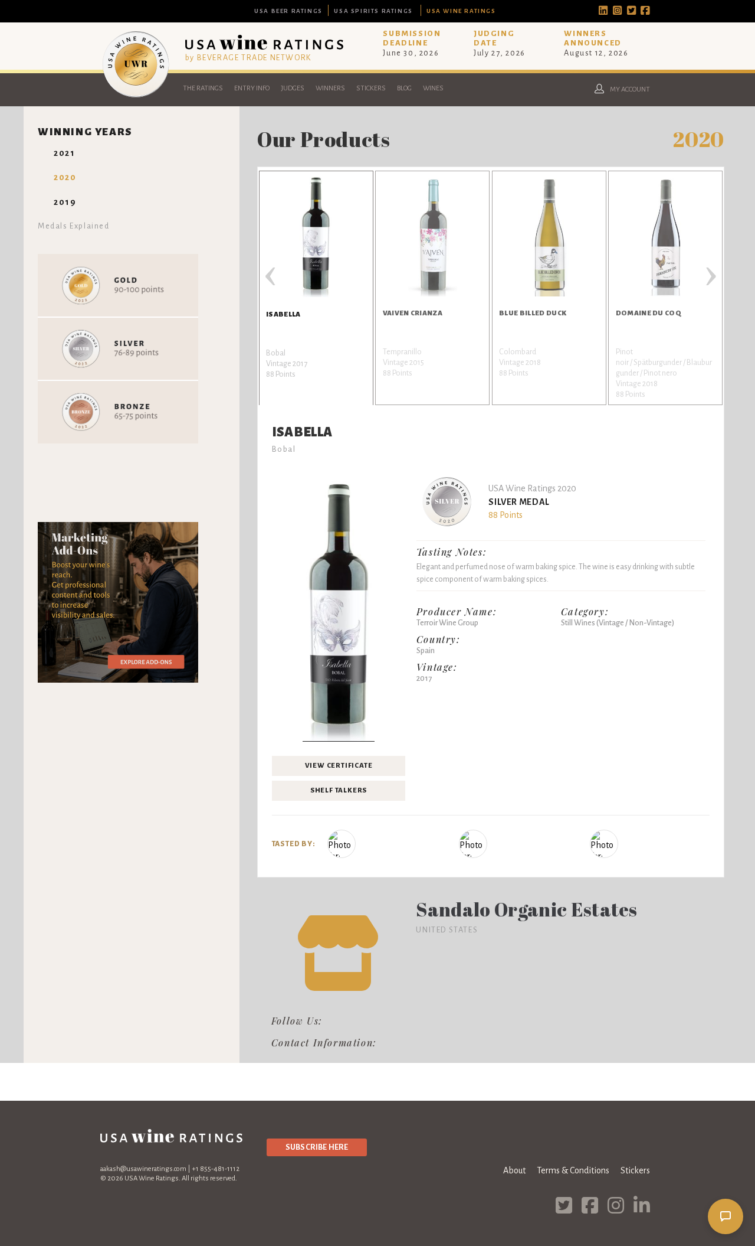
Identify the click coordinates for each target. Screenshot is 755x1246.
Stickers (371, 88)
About (514, 1170)
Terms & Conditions (573, 1170)
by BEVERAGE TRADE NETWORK (248, 57)
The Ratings (203, 88)
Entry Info (252, 88)
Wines (433, 88)
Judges (292, 88)
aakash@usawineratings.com (143, 1169)
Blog (404, 88)
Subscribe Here (316, 1147)
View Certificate (339, 765)
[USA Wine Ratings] (135, 97)
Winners (330, 88)
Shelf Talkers (338, 790)
